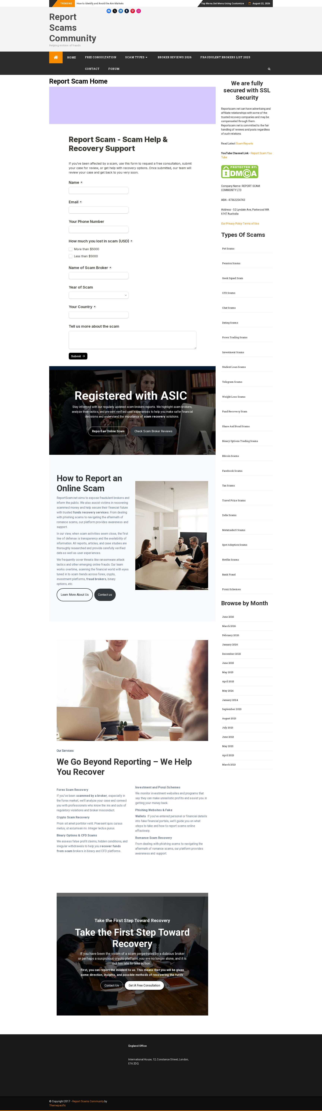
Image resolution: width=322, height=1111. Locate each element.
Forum (114, 69)
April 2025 (228, 681)
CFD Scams (229, 293)
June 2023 (228, 736)
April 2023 (228, 755)
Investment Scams (233, 352)
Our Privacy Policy (232, 223)
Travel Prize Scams (234, 500)
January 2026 (230, 644)
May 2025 (227, 672)
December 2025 (231, 653)
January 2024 (230, 700)
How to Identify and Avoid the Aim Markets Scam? (104, 3)
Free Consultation (100, 57)
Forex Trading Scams (235, 337)
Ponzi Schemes (231, 589)
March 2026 (229, 626)
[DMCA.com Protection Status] (239, 171)
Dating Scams (230, 322)
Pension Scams (231, 263)
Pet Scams (228, 248)
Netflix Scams (230, 559)
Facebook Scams (232, 470)
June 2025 (228, 663)
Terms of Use (251, 223)
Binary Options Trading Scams (240, 441)
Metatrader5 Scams (233, 530)
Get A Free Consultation (144, 985)
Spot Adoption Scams (234, 544)
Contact (92, 69)
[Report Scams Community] (56, 57)
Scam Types (134, 57)
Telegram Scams (232, 381)
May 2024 (228, 690)
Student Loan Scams (234, 367)
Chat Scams (229, 307)
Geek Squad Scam (232, 278)
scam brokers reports (141, 407)
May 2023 (227, 746)
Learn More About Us (75, 594)
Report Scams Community (72, 28)
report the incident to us (118, 970)
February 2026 (230, 635)
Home (71, 57)
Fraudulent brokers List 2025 (225, 57)
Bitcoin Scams (230, 456)
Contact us (105, 594)
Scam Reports (244, 143)
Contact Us (112, 985)
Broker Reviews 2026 (175, 57)
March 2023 (229, 764)
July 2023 (227, 727)
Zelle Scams (229, 515)
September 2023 (232, 709)
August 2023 (229, 718)
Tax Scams (228, 485)
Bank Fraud (229, 574)
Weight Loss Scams (234, 396)
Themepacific (57, 1105)
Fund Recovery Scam (234, 411)
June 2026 (228, 616)
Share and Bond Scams (236, 426)
